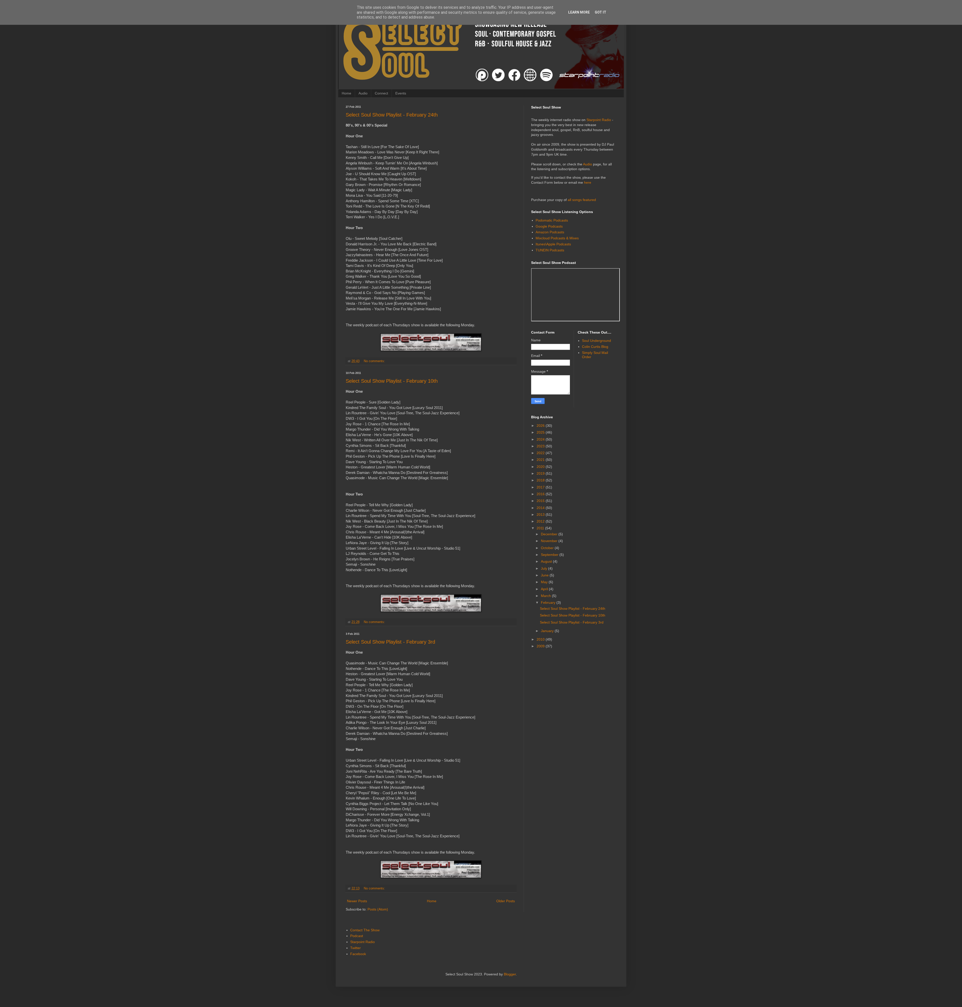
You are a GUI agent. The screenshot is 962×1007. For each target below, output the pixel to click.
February (548, 602)
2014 (541, 508)
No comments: (375, 361)
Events (400, 93)
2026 (541, 426)
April (545, 589)
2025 (541, 432)
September (550, 555)
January (548, 631)
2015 (541, 501)
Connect (381, 93)
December (549, 534)
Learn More (579, 12)
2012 (541, 521)
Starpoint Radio (598, 120)
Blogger (510, 974)
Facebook (358, 954)
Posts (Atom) (378, 909)
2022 (541, 453)
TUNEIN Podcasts (550, 250)
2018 (541, 480)
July (544, 568)
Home (346, 93)
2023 (541, 446)
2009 (541, 646)
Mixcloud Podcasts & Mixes (557, 238)
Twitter (355, 948)
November (549, 541)
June (545, 575)
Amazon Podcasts (550, 232)
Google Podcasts (549, 226)
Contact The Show (365, 930)
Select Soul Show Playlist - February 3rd (390, 642)
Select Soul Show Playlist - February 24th (392, 115)
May (545, 582)
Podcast (356, 936)
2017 (541, 487)
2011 (541, 528)
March (546, 596)
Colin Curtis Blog (595, 347)
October (548, 548)
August (547, 561)
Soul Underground (596, 341)
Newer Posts (357, 901)
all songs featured (582, 200)
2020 (541, 467)
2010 (541, 639)
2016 (541, 494)
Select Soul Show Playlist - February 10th (392, 381)
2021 (541, 460)
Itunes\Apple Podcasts (553, 244)
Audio (363, 93)
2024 (541, 439)
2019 (541, 473)
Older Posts (505, 901)
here (587, 182)
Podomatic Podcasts (552, 220)
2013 (541, 515)
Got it (600, 12)
